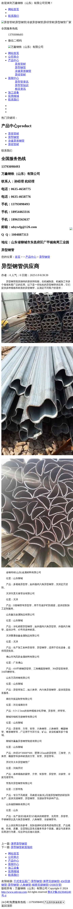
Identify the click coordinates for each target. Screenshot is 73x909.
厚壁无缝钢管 (51, 881)
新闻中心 (13, 78)
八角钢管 (25, 884)
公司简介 (13, 56)
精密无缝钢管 (40, 884)
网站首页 (13, 9)
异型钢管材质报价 (22, 847)
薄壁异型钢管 (19, 843)
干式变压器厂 (22, 881)
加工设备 (13, 92)
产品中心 (13, 60)
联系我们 (13, 15)
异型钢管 (20, 67)
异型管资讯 (22, 81)
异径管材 (20, 74)
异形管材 (20, 63)
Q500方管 (55, 884)
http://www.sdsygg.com (14, 891)
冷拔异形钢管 (23, 71)
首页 (17, 256)
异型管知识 (22, 85)
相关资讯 (20, 88)
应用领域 (13, 96)
